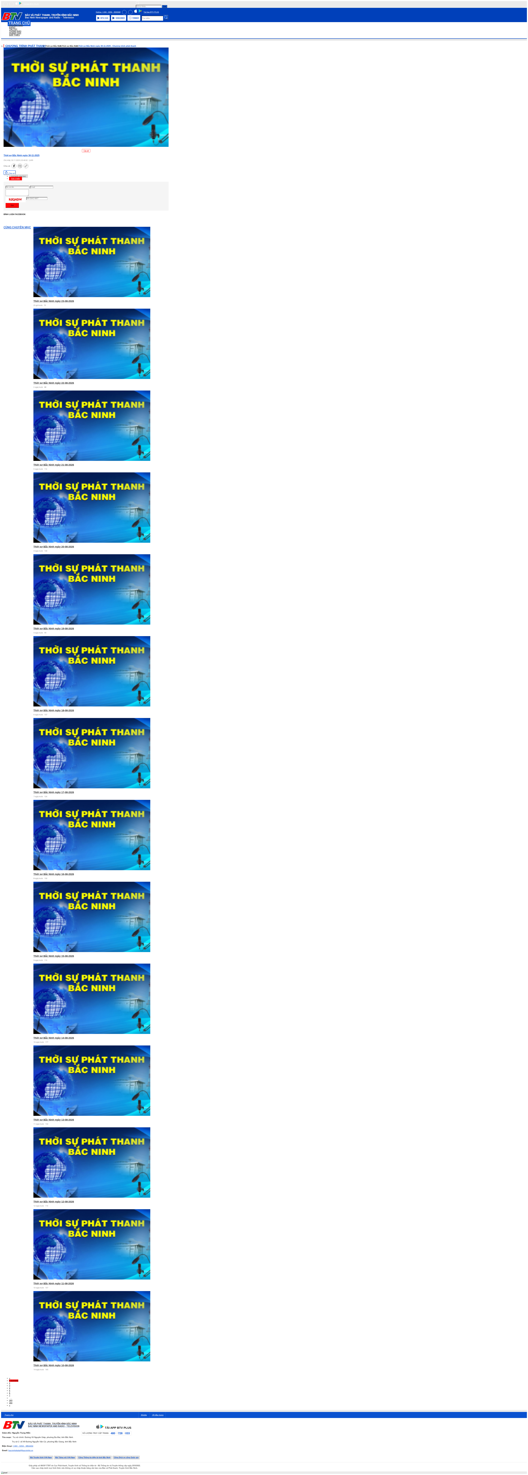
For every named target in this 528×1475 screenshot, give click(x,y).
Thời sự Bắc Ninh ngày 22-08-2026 (53, 383)
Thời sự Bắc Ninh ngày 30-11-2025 (21, 155)
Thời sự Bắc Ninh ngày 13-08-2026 (53, 1119)
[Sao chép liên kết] (26, 166)
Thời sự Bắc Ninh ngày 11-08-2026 (53, 1283)
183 (10, 1400)
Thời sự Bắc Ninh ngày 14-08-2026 (53, 1038)
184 (10, 1403)
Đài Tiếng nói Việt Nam (65, 1457)
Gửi (12, 205)
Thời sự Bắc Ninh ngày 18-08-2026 (53, 710)
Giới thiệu (14, 35)
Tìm (164, 6)
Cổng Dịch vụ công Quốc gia (126, 1457)
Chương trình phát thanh (25, 45)
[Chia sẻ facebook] (14, 166)
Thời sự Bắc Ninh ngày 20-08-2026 (53, 546)
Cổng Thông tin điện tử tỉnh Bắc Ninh (94, 1457)
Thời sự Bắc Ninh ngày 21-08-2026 (53, 464)
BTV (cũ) (104, 18)
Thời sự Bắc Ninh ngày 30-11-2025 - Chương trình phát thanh (107, 46)
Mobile (144, 1415)
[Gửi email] (20, 166)
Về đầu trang (157, 1415)
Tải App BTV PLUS (31, 4)
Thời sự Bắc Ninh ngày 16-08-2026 (53, 874)
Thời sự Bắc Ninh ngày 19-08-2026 (53, 628)
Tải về (86, 151)
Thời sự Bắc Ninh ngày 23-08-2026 (53, 301)
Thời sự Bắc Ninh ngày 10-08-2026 (53, 1365)
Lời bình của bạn (18, 176)
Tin (135, 18)
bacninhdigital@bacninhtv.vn (20, 1450)
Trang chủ (8, 1415)
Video (120, 18)
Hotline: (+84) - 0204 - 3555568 (108, 12)
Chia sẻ (11, 173)
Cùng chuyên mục (17, 227)
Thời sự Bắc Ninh (53, 46)
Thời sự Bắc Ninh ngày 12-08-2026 (53, 1201)
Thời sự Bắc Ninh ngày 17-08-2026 (53, 792)
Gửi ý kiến (15, 178)
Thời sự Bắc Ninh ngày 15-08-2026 (53, 956)
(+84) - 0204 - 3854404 (23, 1446)
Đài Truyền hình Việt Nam (41, 1457)
